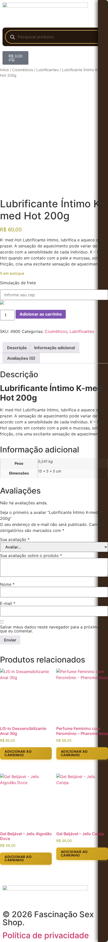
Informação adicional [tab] (54, 347)
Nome (7, 584)
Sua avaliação (15, 539)
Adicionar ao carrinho (41, 314)
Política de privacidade (46, 935)
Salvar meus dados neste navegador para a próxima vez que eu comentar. (53, 629)
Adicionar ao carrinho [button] (18, 753)
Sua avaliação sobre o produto (31, 555)
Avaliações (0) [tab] (21, 358)
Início (4, 70)
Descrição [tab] (17, 347)
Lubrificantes (47, 70)
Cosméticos (22, 70)
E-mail (7, 603)
